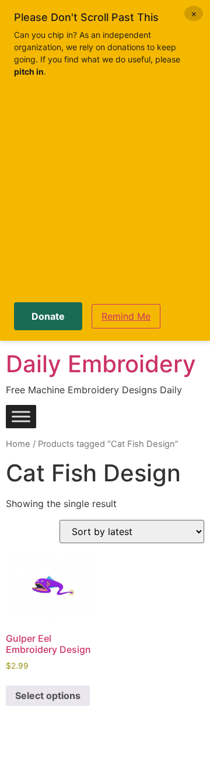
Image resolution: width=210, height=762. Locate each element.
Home (18, 444)
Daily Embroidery (101, 363)
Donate (48, 316)
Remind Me (126, 316)
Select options (47, 695)
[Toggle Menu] (21, 416)
